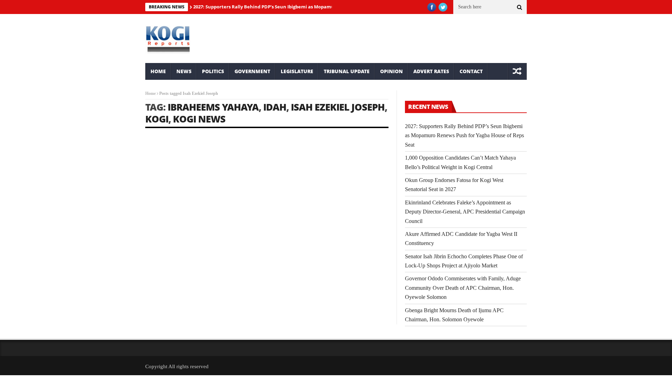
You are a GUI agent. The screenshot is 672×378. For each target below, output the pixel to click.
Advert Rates (431, 71)
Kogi (156, 118)
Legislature (297, 71)
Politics (213, 71)
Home (158, 71)
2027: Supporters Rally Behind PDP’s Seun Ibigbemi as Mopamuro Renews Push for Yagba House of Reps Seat (315, 7)
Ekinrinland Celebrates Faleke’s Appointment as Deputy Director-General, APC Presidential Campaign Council (465, 212)
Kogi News (199, 118)
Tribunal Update (347, 71)
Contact (471, 71)
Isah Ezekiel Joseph (338, 106)
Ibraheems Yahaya (213, 106)
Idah (274, 106)
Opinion (391, 71)
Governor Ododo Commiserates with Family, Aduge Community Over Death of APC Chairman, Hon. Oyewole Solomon (463, 287)
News (183, 71)
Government (252, 71)
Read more (154, 300)
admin (158, 250)
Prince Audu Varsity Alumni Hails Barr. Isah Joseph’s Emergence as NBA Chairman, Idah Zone (197, 234)
